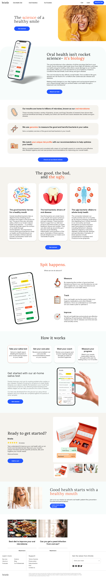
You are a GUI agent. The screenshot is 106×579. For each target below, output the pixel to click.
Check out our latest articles (53, 159)
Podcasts (5, 563)
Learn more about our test (58, 506)
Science (16, 559)
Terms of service (33, 559)
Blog (15, 561)
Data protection (33, 563)
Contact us (32, 567)
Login (88, 2)
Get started (22, 28)
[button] (82, 2)
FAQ (30, 565)
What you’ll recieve (13, 454)
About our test (54, 92)
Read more (22, 550)
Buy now (4, 559)
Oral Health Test (17, 2)
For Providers (48, 2)
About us (5, 561)
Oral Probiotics (33, 2)
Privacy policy (32, 561)
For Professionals (19, 563)
